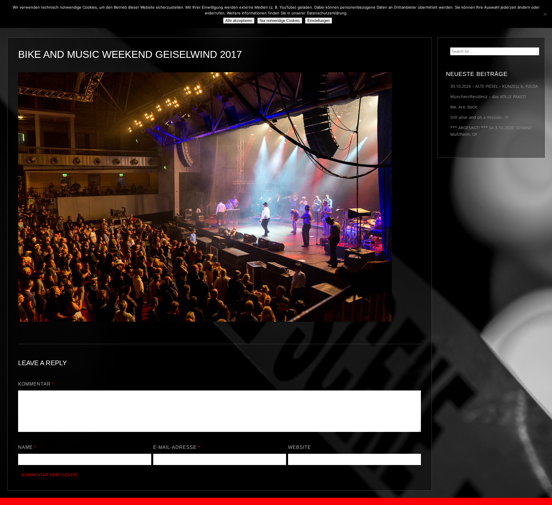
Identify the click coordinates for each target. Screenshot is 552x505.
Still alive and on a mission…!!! (479, 117)
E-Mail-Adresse (176, 447)
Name (27, 447)
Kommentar (36, 384)
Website (299, 447)
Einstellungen (318, 20)
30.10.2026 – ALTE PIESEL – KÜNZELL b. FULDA (494, 86)
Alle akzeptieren (238, 20)
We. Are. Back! (464, 107)
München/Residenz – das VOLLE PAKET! (488, 96)
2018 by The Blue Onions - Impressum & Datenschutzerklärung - (276, 501)
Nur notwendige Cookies (280, 20)
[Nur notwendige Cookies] (545, 14)
